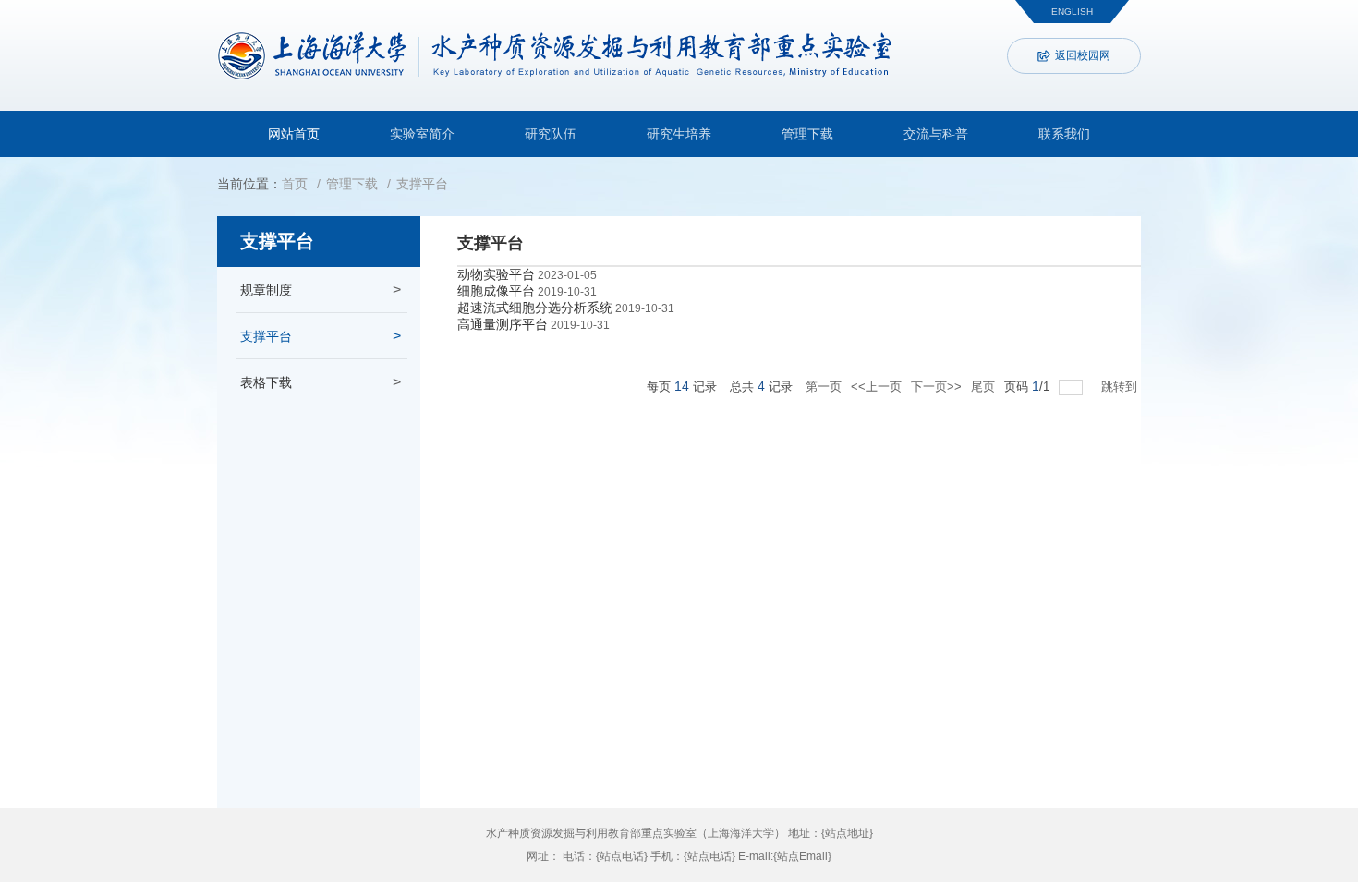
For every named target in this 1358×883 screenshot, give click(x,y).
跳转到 (1121, 386)
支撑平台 (422, 183)
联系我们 (1064, 134)
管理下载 (807, 134)
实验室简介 (422, 134)
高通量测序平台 (502, 324)
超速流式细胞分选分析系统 (534, 307)
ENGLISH (1072, 11)
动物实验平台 (496, 274)
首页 (295, 183)
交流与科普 (935, 134)
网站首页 (294, 134)
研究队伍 (550, 134)
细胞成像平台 (496, 291)
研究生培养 (679, 134)
